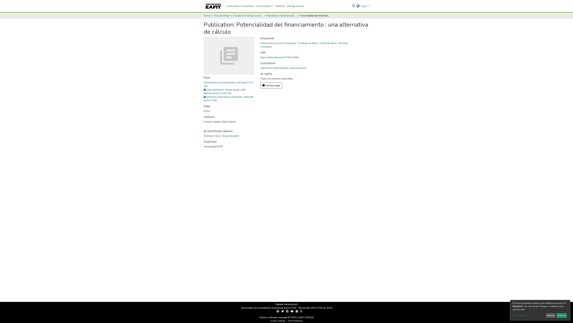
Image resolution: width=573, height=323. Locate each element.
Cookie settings (278, 320)
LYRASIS (309, 317)
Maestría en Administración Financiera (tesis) (281, 15)
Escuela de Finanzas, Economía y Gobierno (248, 15)
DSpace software (268, 317)
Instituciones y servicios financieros (278, 43)
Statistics (280, 6)
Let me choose (519, 315)
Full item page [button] (272, 85)
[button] (358, 6)
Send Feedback (295, 320)
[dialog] (540, 310)
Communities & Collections (240, 6)
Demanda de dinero (308, 43)
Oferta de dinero (329, 43)
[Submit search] (354, 6)
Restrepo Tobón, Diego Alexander (221, 136)
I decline (550, 315)
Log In (364, 6)
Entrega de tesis (295, 6)
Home (207, 15)
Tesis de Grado (221, 15)
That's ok (561, 315)
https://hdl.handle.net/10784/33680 (279, 57)
